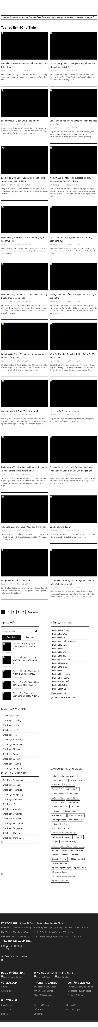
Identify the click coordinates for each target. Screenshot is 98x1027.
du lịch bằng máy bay (68, 776)
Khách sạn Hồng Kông (12, 794)
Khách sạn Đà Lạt (10, 715)
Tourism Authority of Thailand (81, 986)
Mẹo (39, 17)
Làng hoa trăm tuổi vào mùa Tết (15, 580)
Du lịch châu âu (76, 780)
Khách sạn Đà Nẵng (11, 720)
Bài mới (29, 637)
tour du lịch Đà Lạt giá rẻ (61, 846)
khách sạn (56, 811)
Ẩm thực (33, 17)
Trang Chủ (5, 17)
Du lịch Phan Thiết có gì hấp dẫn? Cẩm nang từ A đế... (26, 683)
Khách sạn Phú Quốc (12, 749)
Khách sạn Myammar (12, 813)
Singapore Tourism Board (79, 990)
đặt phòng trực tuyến (60, 880)
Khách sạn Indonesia (12, 799)
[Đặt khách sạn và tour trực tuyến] (20, 842)
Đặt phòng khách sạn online (72, 850)
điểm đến (55, 854)
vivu (75, 846)
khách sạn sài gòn (59, 819)
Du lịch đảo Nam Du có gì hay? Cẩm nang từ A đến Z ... (25, 660)
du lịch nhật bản (58, 793)
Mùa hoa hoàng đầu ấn (60, 526)
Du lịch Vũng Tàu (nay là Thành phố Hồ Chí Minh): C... (24, 646)
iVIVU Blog (6, 990)
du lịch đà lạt (57, 806)
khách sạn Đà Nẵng (59, 824)
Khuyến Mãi (15, 17)
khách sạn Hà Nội (58, 815)
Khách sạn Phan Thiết (12, 744)
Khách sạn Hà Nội (10, 725)
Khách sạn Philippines (12, 823)
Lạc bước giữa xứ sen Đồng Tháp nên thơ (20, 120)
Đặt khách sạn (57, 17)
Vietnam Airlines (75, 994)
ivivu (66, 806)
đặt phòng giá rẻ (80, 867)
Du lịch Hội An (57, 789)
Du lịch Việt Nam (41, 1005)
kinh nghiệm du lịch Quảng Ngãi (64, 832)
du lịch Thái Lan (58, 798)
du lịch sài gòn (72, 793)
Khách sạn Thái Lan (11, 832)
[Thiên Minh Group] (42, 976)
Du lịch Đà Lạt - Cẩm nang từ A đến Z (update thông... (26, 672)
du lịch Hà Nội (69, 784)
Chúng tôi (5, 986)
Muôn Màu (88, 17)
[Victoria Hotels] (62, 976)
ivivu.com (75, 806)
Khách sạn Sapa (10, 754)
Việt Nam (55, 850)
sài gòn (55, 841)
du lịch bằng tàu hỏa (59, 780)
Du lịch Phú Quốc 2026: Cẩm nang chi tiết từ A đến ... (26, 694)
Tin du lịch (6, 1009)
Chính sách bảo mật (43, 990)
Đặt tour (46, 17)
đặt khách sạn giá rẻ (77, 859)
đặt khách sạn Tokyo (60, 863)
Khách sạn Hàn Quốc (12, 789)
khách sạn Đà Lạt (75, 819)
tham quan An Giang (68, 841)
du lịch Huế (56, 784)
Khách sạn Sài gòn (11, 758)
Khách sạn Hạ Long (11, 763)
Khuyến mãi (6, 1005)
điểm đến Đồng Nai (59, 859)
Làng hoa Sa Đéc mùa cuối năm (64, 411)
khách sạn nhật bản (76, 815)
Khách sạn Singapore (12, 828)
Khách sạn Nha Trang (12, 739)
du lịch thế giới (72, 798)
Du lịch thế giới (73, 1009)
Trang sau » (34, 612)
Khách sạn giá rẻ (69, 811)
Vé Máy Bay (69, 17)
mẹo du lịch (78, 837)
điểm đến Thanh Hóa (70, 854)
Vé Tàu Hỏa (79, 17)
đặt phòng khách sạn (60, 872)
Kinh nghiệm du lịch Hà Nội (62, 828)
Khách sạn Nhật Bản (12, 818)
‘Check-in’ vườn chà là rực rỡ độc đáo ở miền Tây (23, 526)
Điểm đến (25, 17)
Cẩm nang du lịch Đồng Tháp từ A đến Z (19, 411)
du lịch (54, 776)
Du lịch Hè (71, 1005)
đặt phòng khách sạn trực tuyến (64, 876)
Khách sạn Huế (9, 734)
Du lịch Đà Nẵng (73, 802)
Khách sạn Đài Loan (11, 784)
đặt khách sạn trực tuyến (61, 867)
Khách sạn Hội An (10, 729)
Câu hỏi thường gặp (43, 994)
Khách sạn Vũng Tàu (12, 768)
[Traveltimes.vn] (58, 693)
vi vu (82, 846)
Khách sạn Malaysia (11, 808)
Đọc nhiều (11, 637)
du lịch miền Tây (72, 789)
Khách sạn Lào (9, 804)
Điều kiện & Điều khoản (45, 986)
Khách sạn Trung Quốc (13, 837)
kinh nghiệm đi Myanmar (61, 837)
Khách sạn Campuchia (12, 780)
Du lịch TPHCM (58, 802)
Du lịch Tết (6, 1013)
